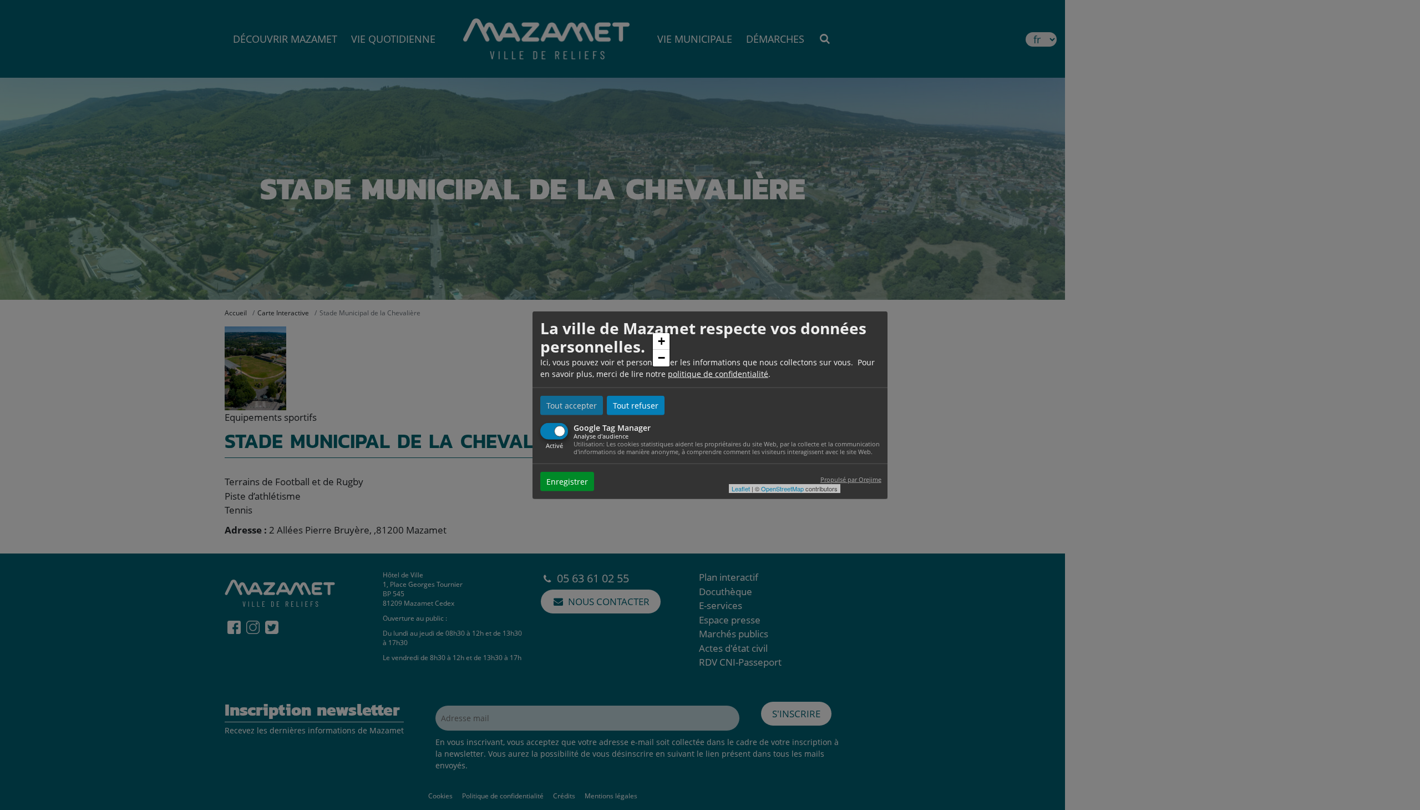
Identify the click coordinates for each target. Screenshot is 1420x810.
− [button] (661, 358)
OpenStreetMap (782, 488)
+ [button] (661, 341)
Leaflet (741, 488)
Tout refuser (635, 405)
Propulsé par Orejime (850, 479)
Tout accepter (571, 405)
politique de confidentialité (718, 373)
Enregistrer (567, 481)
